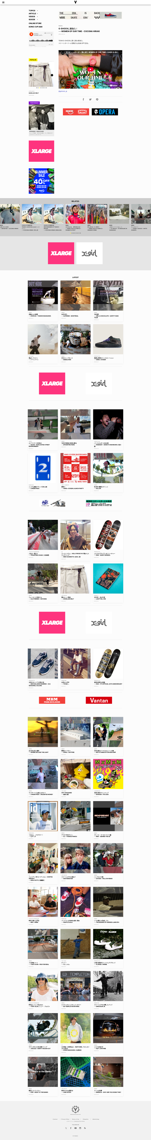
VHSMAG (31, 46)
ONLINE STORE (35, 23)
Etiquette (85, 1119)
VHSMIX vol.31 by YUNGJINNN (39, 46)
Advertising (96, 1119)
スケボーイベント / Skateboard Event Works (75, 1121)
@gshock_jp (63, 91)
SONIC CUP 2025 (35, 27)
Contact (55, 1119)
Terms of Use (75, 1119)
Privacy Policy (65, 1119)
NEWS (61, 26)
